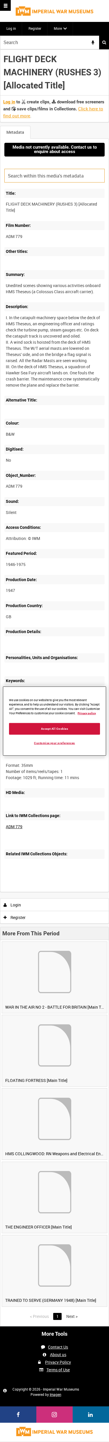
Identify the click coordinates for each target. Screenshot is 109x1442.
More (58, 28)
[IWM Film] (54, 10)
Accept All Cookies (54, 728)
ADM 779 (14, 826)
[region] (54, 721)
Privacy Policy (58, 1362)
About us (58, 1354)
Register (34, 28)
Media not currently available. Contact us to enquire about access (54, 149)
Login (15, 905)
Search (104, 42)
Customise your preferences (54, 742)
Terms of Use (58, 1369)
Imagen (55, 1394)
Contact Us (58, 1347)
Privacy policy (87, 713)
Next (72, 1316)
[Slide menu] (5, 5)
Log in (11, 28)
